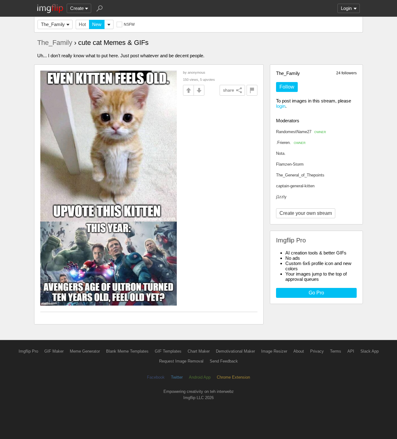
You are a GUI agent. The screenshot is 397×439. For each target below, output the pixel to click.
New (96, 24)
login (280, 106)
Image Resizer (274, 351)
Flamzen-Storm (290, 164)
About (298, 351)
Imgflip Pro (28, 351)
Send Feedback (224, 361)
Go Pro (316, 292)
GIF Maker (54, 351)
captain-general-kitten (295, 186)
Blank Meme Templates (127, 351)
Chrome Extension (233, 377)
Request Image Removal (181, 361)
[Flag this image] (252, 90)
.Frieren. (291, 142)
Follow (286, 86)
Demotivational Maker (235, 351)
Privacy (317, 351)
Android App (200, 377)
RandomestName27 (301, 131)
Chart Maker (199, 351)
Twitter (177, 377)
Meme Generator (85, 351)
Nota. (281, 153)
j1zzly (281, 196)
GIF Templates (168, 351)
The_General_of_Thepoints (300, 175)
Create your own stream (305, 213)
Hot (82, 24)
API (350, 351)
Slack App (369, 351)
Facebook (156, 377)
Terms (335, 351)
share (228, 90)
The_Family (53, 24)
